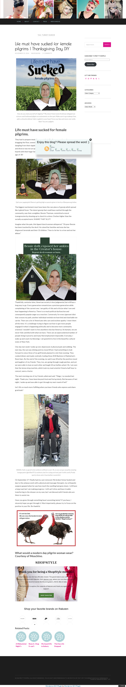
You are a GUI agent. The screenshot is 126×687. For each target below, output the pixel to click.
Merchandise (55, 21)
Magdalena (35, 53)
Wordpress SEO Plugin (54, 686)
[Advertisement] (98, 127)
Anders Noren (102, 679)
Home (19, 21)
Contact (36, 21)
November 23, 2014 (22, 53)
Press (45, 21)
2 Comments (47, 53)
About (27, 21)
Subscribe (90, 64)
